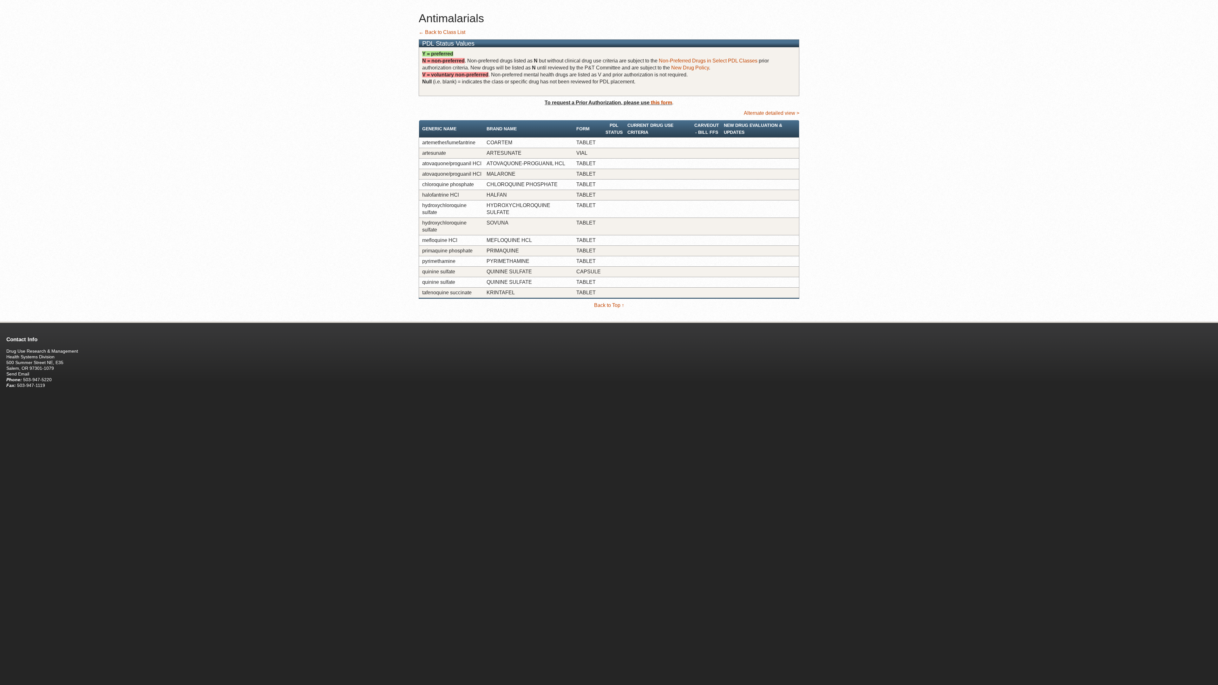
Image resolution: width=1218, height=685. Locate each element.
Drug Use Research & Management (42, 351)
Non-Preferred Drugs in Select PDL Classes (708, 60)
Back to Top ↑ (609, 305)
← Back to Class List (442, 32)
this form (661, 102)
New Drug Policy (690, 67)
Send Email (17, 373)
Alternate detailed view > (771, 113)
